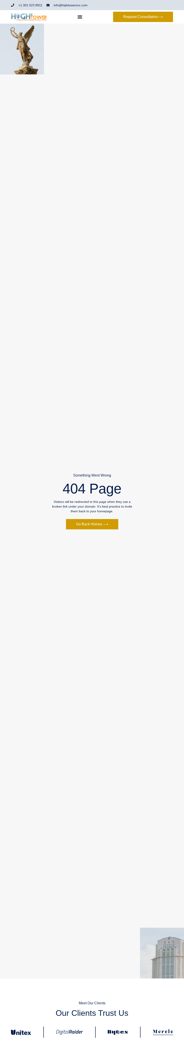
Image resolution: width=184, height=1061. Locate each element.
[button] (80, 17)
